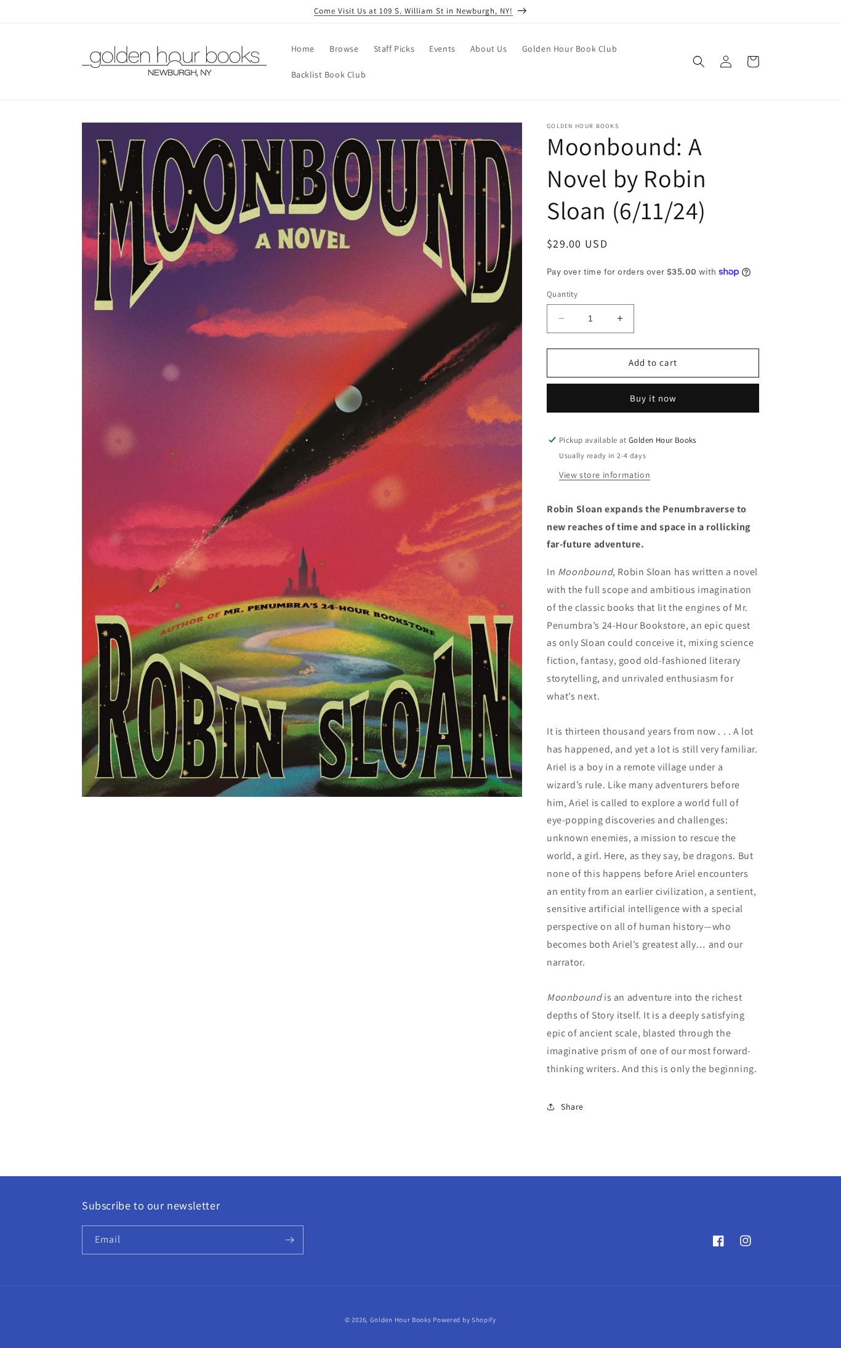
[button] (698, 61)
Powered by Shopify (464, 1319)
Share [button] (572, 1106)
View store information (604, 474)
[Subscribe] (289, 1239)
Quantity (562, 294)
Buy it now (653, 398)
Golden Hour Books (401, 1319)
